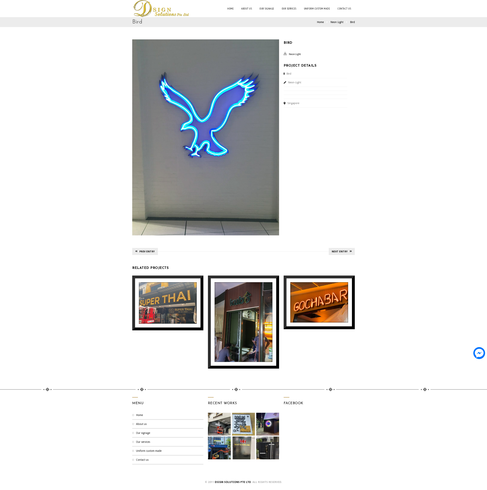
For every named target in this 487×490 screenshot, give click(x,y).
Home (230, 8)
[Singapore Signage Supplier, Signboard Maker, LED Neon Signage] (160, 8)
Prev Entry (147, 251)
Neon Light (336, 22)
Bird (352, 22)
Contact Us (344, 8)
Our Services (289, 8)
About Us (246, 8)
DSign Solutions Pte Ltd (233, 482)
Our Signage (266, 8)
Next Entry (340, 251)
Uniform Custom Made (317, 8)
